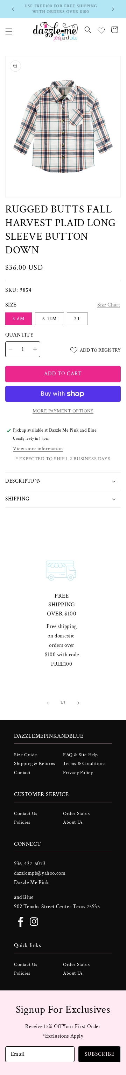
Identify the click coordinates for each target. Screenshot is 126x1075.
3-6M (18, 319)
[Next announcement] (113, 9)
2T (77, 319)
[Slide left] (47, 703)
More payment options (63, 411)
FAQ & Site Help (80, 755)
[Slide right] (78, 703)
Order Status (76, 813)
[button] (8, 31)
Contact (22, 773)
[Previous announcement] (13, 9)
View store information (38, 449)
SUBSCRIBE (99, 1054)
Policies (22, 822)
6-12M (49, 319)
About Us (73, 822)
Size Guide (25, 755)
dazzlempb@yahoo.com (39, 873)
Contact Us (25, 813)
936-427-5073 (30, 863)
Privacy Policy (78, 773)
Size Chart (108, 305)
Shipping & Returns (34, 763)
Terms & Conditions (84, 763)
